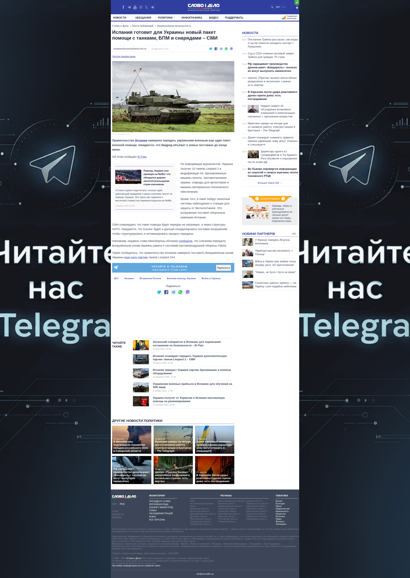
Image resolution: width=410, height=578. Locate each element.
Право (279, 519)
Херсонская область (256, 508)
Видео (213, 17)
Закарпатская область (201, 521)
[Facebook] (123, 7)
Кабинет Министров (161, 507)
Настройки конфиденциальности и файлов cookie (136, 565)
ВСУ (116, 278)
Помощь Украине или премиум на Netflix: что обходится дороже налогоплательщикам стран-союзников (157, 177)
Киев (192, 501)
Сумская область (254, 501)
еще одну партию (136, 257)
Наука (278, 506)
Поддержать (234, 17)
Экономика (281, 524)
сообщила (185, 241)
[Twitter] (146, 7)
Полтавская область (228, 519)
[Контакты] (297, 7)
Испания (129, 278)
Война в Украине (211, 278)
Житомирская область (201, 519)
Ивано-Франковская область (232, 501)
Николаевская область (229, 514)
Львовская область (227, 511)
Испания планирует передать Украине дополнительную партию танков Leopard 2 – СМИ (190, 359)
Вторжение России (150, 278)
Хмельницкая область (256, 511)
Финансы (280, 521)
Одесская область (227, 516)
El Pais (142, 156)
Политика (280, 516)
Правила (117, 517)
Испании (141, 140)
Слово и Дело (120, 26)
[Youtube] (135, 7)
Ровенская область (227, 521)
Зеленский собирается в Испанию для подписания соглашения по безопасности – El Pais (187, 345)
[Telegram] (129, 7)
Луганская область (227, 508)
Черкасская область (256, 514)
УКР (278, 7)
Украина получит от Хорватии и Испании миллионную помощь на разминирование (189, 401)
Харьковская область (256, 506)
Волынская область (199, 511)
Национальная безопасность (174, 26)
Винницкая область (199, 508)
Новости (119, 17)
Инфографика (192, 17)
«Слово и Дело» (134, 558)
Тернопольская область (257, 503)
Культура (280, 503)
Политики (165, 17)
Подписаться (223, 268)
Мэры (152, 516)
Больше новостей (268, 182)
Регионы (226, 495)
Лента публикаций (142, 26)
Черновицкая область (256, 519)
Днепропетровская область (203, 514)
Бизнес (279, 501)
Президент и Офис (160, 501)
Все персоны (157, 520)
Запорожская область (200, 524)
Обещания (143, 17)
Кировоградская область (230, 506)
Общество (281, 514)
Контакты (118, 514)
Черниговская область (257, 516)
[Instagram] (141, 7)
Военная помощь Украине (181, 278)
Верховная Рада (158, 504)
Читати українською (123, 56)
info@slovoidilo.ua (205, 574)
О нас (115, 511)
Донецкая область (199, 516)
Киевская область (226, 503)
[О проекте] (297, 2)
